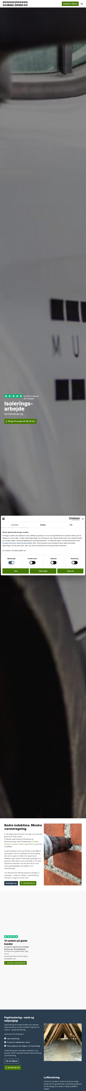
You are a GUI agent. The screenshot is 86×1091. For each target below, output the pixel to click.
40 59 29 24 (29, 883)
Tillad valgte (43, 571)
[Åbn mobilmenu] (82, 4)
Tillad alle (70, 571)
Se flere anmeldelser (16, 963)
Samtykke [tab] (15, 525)
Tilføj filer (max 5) (63, 436)
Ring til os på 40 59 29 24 (21, 421)
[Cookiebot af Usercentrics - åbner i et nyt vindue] (70, 518)
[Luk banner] (83, 519)
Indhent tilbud (70, 4)
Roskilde (35, 841)
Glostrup (7, 844)
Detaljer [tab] (43, 525)
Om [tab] (71, 525)
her (25, 550)
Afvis (16, 571)
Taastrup (14, 844)
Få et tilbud (11, 1061)
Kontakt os (11, 883)
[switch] (32, 562)
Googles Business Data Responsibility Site (19, 543)
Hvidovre (31, 844)
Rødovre (22, 844)
